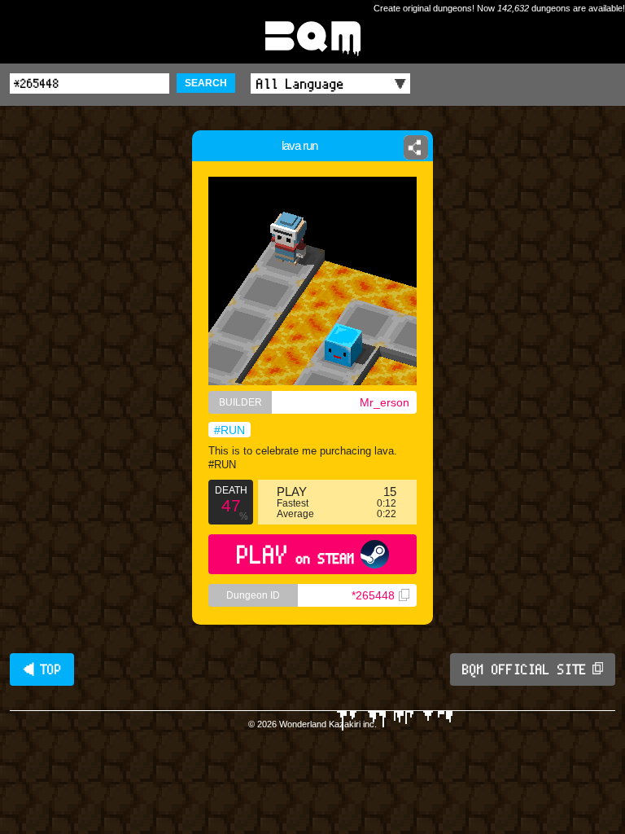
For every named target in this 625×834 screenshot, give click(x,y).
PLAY (296, 554)
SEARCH (206, 83)
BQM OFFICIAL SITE (524, 669)
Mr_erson (384, 402)
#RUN (229, 430)
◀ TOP (42, 669)
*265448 (373, 595)
